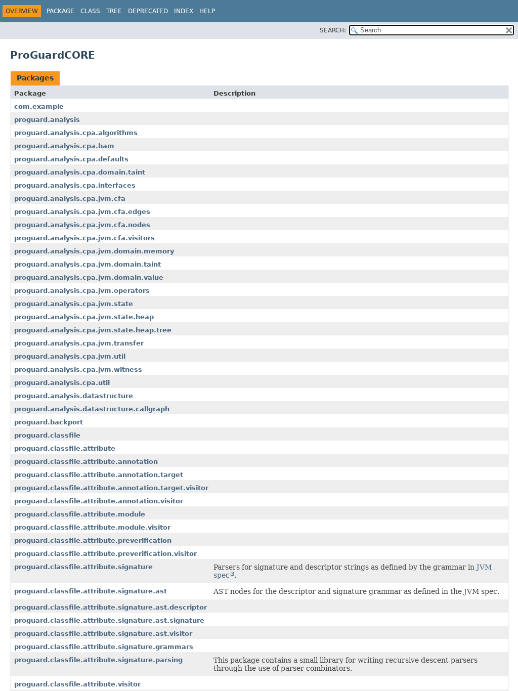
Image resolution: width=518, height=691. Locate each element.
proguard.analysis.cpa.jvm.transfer (79, 343)
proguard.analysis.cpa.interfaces (75, 185)
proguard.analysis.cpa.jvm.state (73, 304)
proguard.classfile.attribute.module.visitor (92, 527)
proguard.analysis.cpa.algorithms (76, 133)
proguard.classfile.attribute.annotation (86, 461)
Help (207, 11)
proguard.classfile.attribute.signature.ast (90, 591)
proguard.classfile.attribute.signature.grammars (103, 647)
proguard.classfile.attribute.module (79, 514)
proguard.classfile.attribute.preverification (92, 540)
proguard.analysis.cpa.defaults (71, 159)
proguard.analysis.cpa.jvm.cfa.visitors (84, 238)
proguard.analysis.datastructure (73, 396)
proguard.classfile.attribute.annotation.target (98, 475)
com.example (39, 106)
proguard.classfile (47, 435)
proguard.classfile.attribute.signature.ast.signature (109, 620)
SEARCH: (333, 30)
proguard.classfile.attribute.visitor (77, 684)
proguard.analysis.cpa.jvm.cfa (69, 198)
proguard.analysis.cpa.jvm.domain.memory (94, 251)
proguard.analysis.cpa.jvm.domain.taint (87, 264)
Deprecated (148, 11)
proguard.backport (48, 422)
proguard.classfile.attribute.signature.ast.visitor (103, 633)
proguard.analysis (47, 119)
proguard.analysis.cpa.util (62, 382)
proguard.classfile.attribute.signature (83, 567)
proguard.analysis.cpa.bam (64, 146)
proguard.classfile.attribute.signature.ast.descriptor (110, 607)
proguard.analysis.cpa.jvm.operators (82, 290)
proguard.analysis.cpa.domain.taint (79, 172)
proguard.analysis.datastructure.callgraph (91, 409)
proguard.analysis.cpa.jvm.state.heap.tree (92, 330)
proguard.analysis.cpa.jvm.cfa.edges (82, 211)
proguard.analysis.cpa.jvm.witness (78, 369)
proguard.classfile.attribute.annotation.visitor (98, 501)
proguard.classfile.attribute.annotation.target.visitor (111, 488)
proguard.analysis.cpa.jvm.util (69, 356)
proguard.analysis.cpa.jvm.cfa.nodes (82, 225)
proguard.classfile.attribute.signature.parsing (98, 660)
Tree (114, 11)
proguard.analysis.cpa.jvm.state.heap (84, 317)
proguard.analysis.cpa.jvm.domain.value (88, 277)
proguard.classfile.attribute (64, 448)
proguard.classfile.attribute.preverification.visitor (105, 553)
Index (183, 11)
